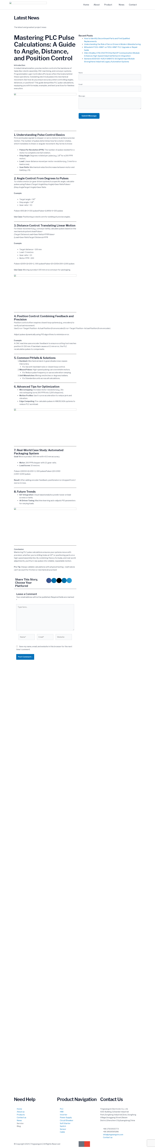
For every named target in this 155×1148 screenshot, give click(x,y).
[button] (142, 4)
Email (80, 84)
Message (82, 96)
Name (81, 73)
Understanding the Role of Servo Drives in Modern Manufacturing (112, 44)
